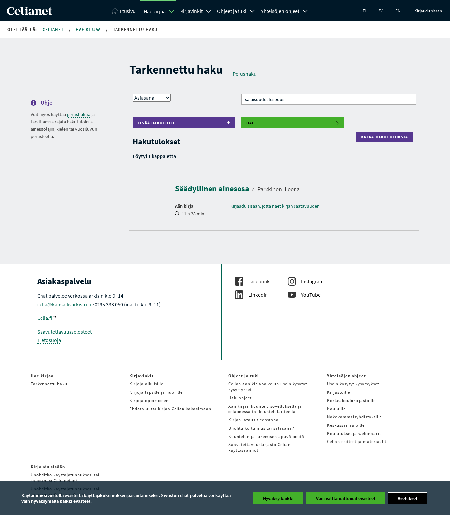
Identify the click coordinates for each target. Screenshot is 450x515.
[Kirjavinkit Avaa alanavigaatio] (208, 10)
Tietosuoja (49, 340)
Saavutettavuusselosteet (64, 331)
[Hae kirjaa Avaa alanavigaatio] (171, 11)
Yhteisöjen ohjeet (280, 11)
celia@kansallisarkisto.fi (64, 304)
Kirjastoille (338, 392)
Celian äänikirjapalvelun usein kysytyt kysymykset (267, 386)
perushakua (78, 114)
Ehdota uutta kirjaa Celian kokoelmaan (170, 408)
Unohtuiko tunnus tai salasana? (261, 428)
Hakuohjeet (240, 398)
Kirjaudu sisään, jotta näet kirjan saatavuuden (275, 206)
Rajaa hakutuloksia (386, 137)
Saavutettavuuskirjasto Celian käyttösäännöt (259, 447)
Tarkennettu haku (49, 384)
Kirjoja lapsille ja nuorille (156, 392)
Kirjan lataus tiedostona (253, 420)
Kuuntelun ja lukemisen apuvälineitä (266, 436)
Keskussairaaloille (346, 425)
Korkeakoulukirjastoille (351, 400)
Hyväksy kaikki (278, 498)
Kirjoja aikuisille (146, 384)
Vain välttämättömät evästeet (345, 498)
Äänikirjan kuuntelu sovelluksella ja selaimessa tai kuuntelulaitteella (265, 408)
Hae (250, 122)
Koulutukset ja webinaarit (354, 433)
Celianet (54, 29)
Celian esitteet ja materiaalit (356, 441)
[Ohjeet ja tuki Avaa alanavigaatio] (252, 10)
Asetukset (407, 498)
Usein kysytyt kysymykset (353, 384)
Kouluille (336, 408)
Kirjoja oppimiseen (149, 400)
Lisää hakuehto (156, 122)
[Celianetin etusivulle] (29, 12)
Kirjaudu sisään (428, 11)
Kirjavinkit (191, 11)
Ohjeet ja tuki (231, 11)
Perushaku (245, 73)
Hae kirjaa (155, 11)
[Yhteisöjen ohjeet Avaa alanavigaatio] (305, 10)
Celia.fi (44, 318)
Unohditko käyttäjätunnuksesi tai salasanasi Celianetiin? (65, 477)
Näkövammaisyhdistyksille (354, 417)
